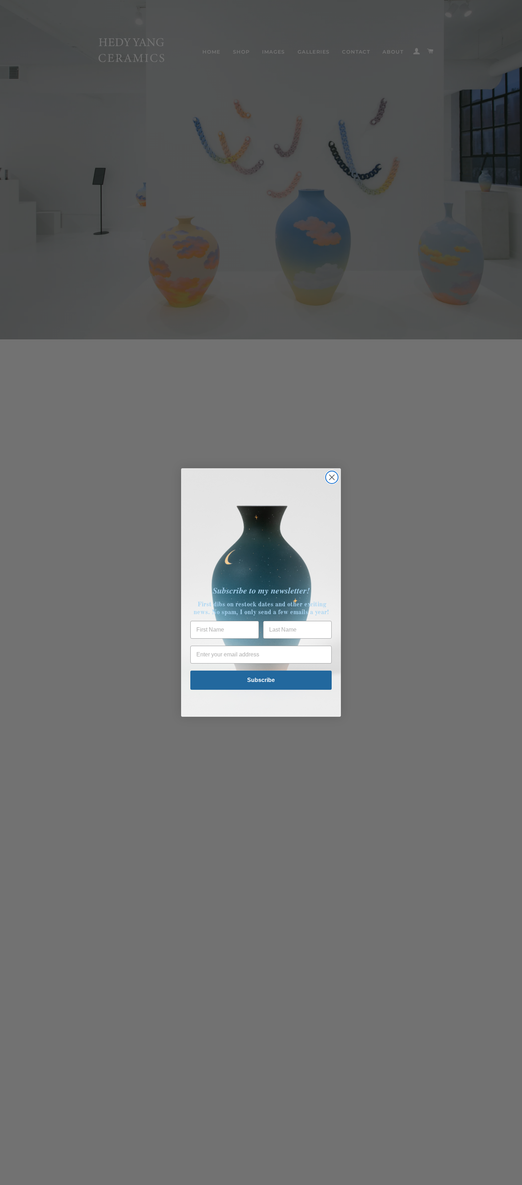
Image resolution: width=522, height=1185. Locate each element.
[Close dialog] (332, 477)
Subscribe (261, 680)
